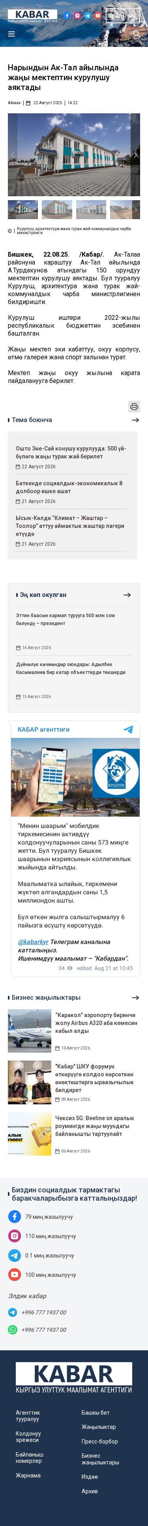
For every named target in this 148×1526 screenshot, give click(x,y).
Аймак (14, 103)
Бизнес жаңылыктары (100, 1459)
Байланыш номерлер (29, 1457)
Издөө (90, 1476)
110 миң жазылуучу (50, 1236)
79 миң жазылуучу (49, 1217)
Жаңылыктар (99, 1427)
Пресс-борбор (100, 1441)
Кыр (118, 16)
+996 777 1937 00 (43, 1312)
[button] (135, 155)
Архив (90, 1491)
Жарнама (28, 1475)
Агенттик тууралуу (28, 1416)
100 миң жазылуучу (50, 1275)
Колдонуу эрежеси (28, 1436)
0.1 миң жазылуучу (49, 1255)
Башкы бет (96, 1413)
